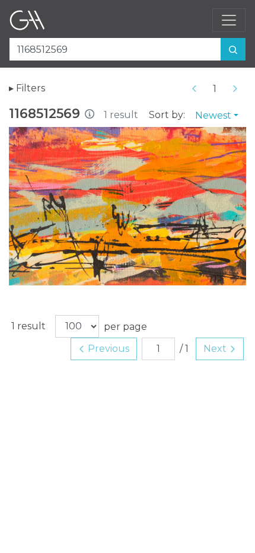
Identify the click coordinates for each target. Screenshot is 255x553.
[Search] (233, 49)
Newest (213, 115)
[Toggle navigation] (229, 20)
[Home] (27, 20)
